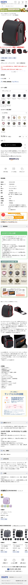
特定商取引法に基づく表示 (21, 580)
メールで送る (13, 171)
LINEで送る (5, 171)
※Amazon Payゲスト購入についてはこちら (11, 156)
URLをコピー (22, 171)
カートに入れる (11, 145)
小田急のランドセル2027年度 (10, 13)
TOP (2, 13)
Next (26, 31)
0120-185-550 (15, 569)
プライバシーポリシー (5, 580)
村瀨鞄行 (3, 60)
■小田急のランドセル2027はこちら (9, 222)
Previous (1, 31)
